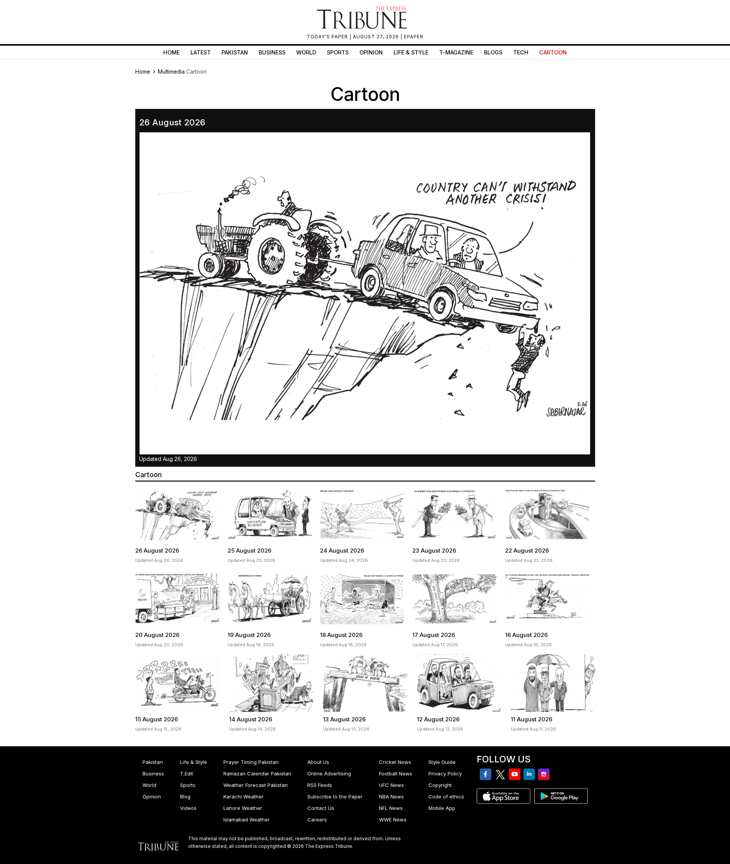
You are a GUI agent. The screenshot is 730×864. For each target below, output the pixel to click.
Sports (338, 52)
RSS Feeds (319, 785)
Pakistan (234, 52)
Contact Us (320, 808)
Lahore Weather (242, 808)
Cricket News (395, 762)
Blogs (493, 52)
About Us (318, 762)
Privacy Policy (445, 773)
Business (272, 52)
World (306, 52)
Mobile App (441, 808)
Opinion (371, 52)
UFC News (391, 785)
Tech (520, 52)
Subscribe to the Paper (335, 796)
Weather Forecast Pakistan (255, 785)
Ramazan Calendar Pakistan (257, 773)
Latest (200, 52)
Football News (395, 773)
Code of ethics (446, 796)
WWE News (393, 819)
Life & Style (411, 52)
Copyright (440, 785)
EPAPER (413, 36)
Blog (185, 796)
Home (171, 52)
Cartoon (553, 52)
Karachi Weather (243, 796)
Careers (317, 819)
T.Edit (186, 773)
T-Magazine (456, 52)
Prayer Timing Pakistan (251, 762)
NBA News (391, 796)
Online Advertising (329, 773)
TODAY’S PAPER (328, 36)
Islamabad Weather (246, 819)
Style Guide (442, 762)
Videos (188, 808)
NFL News (391, 808)
